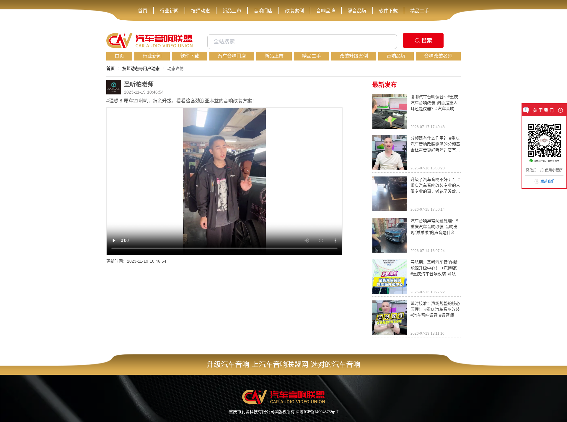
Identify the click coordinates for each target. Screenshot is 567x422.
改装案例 (294, 10)
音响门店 (263, 10)
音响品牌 (325, 10)
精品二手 (419, 10)
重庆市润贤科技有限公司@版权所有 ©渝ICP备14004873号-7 (283, 412)
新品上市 (231, 10)
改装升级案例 (354, 55)
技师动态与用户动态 (140, 68)
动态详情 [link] (175, 68)
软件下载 (388, 10)
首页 (142, 10)
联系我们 (547, 181)
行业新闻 (169, 10)
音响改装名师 (438, 55)
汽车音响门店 (232, 55)
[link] (110, 68)
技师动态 (200, 10)
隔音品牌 (357, 10)
